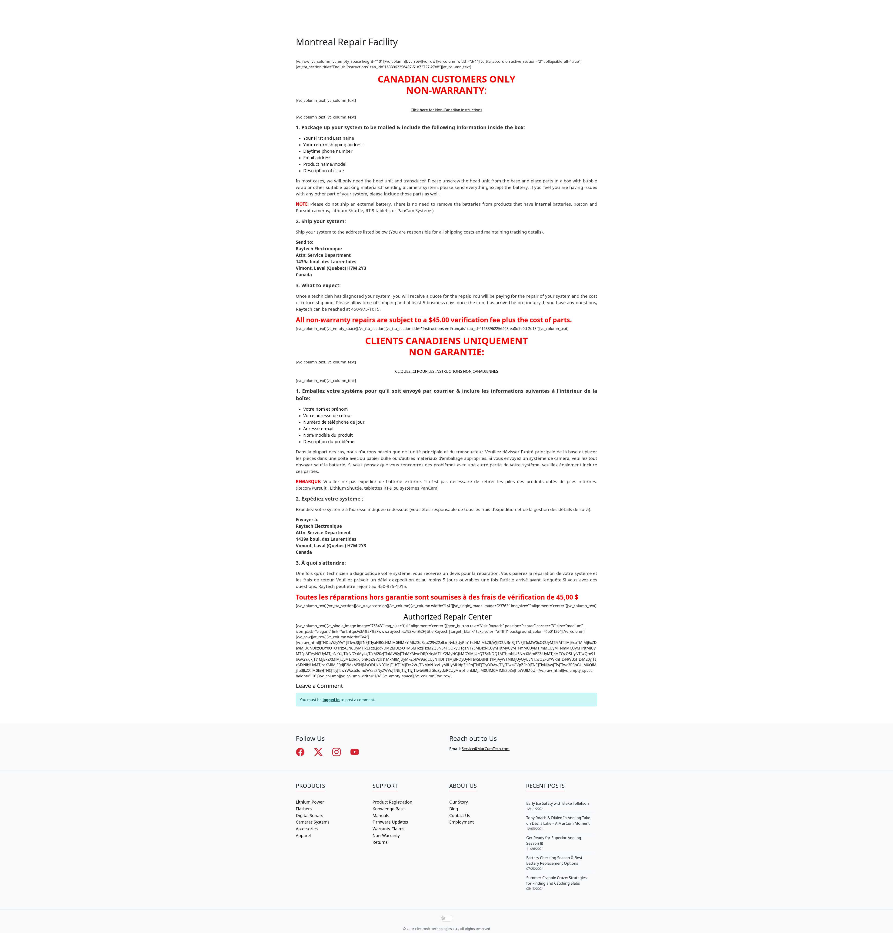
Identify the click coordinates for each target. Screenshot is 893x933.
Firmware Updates (390, 822)
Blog (453, 808)
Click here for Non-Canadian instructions (446, 109)
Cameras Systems (312, 822)
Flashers (304, 808)
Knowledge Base (389, 808)
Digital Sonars (309, 815)
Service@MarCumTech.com (486, 748)
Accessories (307, 828)
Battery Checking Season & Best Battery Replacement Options (554, 860)
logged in (331, 699)
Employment (461, 822)
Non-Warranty (386, 835)
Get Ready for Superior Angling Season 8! (553, 840)
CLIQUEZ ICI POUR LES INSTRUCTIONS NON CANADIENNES (446, 371)
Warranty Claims (388, 828)
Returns (380, 842)
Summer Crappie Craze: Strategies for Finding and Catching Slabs (556, 880)
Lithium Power (310, 802)
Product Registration (392, 802)
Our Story (458, 802)
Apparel (303, 835)
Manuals (381, 815)
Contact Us (459, 815)
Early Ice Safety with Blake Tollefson (557, 803)
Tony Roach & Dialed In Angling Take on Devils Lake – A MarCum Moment (558, 820)
